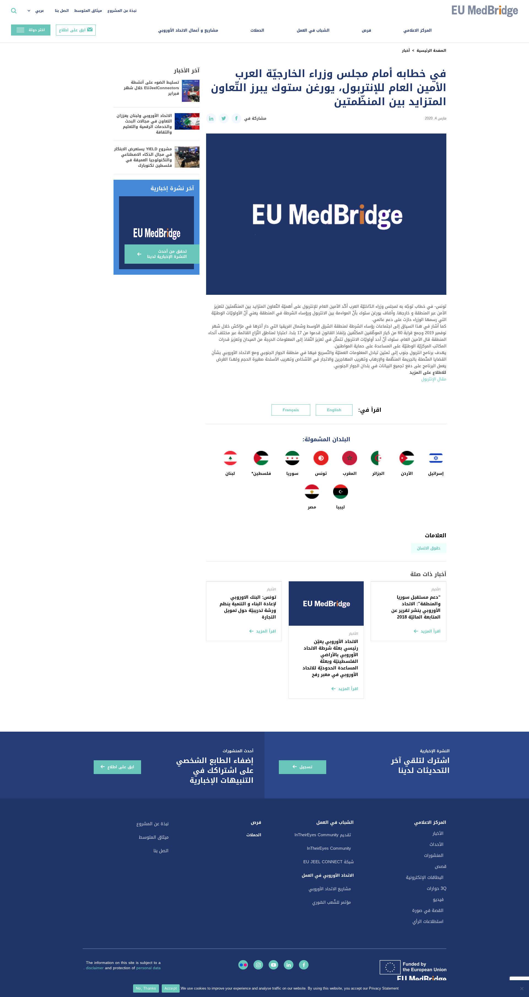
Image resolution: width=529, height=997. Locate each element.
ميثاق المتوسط (88, 10)
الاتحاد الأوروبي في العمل (328, 875)
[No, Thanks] (522, 988)
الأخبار (438, 833)
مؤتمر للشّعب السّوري (331, 902)
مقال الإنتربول (433, 379)
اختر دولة (37, 29)
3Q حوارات (436, 888)
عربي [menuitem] (39, 10)
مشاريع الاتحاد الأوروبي (330, 889)
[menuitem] (38, 11)
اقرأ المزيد (431, 631)
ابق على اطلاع (72, 30)
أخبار (406, 50)
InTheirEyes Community (329, 848)
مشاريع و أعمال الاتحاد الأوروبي (188, 30)
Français (291, 410)
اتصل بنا (62, 10)
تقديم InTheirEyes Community (323, 835)
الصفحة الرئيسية (431, 50)
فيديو (438, 899)
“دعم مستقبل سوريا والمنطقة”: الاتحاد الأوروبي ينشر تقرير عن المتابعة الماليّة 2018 (416, 607)
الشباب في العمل (313, 30)
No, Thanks (146, 988)
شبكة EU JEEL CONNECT (328, 862)
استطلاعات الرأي (428, 921)
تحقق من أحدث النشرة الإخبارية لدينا (167, 254)
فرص (366, 30)
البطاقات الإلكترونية (425, 877)
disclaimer (95, 968)
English (334, 410)
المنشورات (434, 855)
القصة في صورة (428, 910)
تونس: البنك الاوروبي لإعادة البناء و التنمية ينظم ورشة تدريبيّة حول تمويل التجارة (248, 607)
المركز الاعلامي (417, 30)
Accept (170, 988)
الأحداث (437, 844)
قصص (440, 866)
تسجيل (305, 767)
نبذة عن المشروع (122, 10)
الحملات (257, 30)
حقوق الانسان (428, 548)
